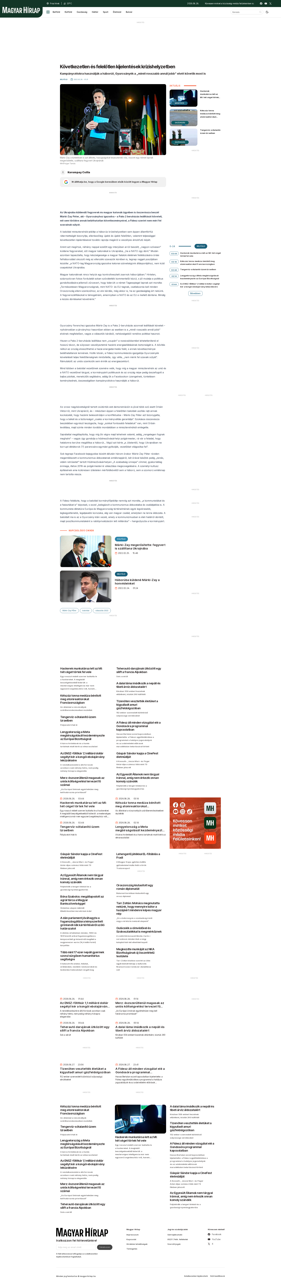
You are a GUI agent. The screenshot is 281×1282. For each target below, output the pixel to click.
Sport (105, 12)
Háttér (95, 12)
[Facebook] (261, 3)
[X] (270, 3)
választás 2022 (101, 610)
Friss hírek (54, 3)
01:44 (174, 284)
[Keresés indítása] (260, 12)
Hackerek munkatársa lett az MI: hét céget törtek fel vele (209, 95)
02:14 (174, 276)
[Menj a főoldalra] (21, 10)
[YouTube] (266, 3)
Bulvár (129, 12)
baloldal (85, 610)
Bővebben (195, 293)
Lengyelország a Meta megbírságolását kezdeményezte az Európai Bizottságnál (199, 277)
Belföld (56, 12)
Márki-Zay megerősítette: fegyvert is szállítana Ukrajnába (140, 546)
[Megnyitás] (48, 12)
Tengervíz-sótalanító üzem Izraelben (210, 131)
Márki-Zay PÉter (69, 610)
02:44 (174, 270)
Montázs (179, 103)
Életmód (117, 12)
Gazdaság (82, 12)
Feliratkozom (104, 1247)
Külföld (68, 12)
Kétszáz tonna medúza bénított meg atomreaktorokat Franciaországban (210, 115)
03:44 (174, 253)
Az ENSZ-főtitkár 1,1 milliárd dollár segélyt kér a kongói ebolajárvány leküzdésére (200, 285)
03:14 (174, 262)
